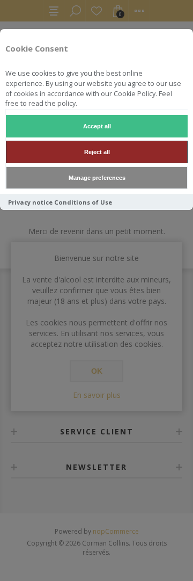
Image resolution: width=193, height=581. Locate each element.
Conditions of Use (83, 202)
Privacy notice (30, 202)
